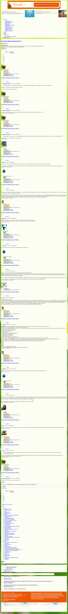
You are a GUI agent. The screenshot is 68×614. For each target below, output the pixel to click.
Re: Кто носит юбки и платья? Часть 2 (10, 77)
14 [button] (3, 59)
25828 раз (11, 442)
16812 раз (11, 441)
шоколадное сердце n (5, 69)
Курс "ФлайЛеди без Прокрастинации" (42, 11)
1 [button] (3, 54)
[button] (3, 50)
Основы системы (47, 593)
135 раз (11, 153)
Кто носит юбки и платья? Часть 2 (11, 41)
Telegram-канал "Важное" (8, 599)
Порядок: (28, 484)
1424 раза (11, 417)
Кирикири (3, 230)
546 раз (11, 154)
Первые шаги (39, 593)
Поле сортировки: (15, 484)
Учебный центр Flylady (7, 576)
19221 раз (11, 181)
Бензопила (3, 203)
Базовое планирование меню (9, 582)
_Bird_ (2, 175)
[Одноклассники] (3, 561)
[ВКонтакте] (2, 561)
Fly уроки (54, 593)
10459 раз (11, 210)
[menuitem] (8, 21)
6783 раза (11, 75)
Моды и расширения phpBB (37, 598)
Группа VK (4, 600)
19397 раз (11, 237)
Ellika (2, 147)
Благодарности (45, 596)
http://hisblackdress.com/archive (10, 346)
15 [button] (3, 60)
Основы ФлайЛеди (7, 578)
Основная (33, 593)
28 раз (11, 416)
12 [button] (3, 57)
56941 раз (11, 236)
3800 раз (11, 74)
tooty (2, 410)
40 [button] (3, 62)
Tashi (2, 287)
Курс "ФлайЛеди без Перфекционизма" (9, 11)
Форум (39, 596)
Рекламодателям (54, 596)
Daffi (2, 435)
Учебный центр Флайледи (5, 10)
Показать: (4, 484)
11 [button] (3, 56)
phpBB (41, 597)
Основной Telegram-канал (9, 598)
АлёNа (7, 43)
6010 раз (11, 209)
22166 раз (11, 182)
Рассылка (59, 593)
